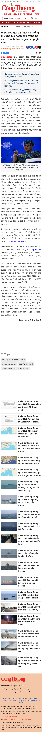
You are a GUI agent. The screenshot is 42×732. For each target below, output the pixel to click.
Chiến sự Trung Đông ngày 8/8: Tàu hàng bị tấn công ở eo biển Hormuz (28, 581)
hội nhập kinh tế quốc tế (10, 360)
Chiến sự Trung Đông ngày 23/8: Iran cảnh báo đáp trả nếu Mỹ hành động (29, 405)
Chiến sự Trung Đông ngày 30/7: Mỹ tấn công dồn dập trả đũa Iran (28, 634)
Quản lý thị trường (34, 22)
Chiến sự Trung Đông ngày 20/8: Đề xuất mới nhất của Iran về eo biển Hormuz (29, 447)
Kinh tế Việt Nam (26, 14)
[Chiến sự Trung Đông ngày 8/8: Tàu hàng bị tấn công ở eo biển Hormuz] (9, 580)
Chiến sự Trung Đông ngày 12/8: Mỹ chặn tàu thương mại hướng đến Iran (29, 539)
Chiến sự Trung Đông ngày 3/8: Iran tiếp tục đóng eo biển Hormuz (28, 595)
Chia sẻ (6, 53)
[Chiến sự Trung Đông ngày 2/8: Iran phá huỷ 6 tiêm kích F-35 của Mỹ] (9, 607)
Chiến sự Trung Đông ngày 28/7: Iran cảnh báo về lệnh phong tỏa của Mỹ (29, 662)
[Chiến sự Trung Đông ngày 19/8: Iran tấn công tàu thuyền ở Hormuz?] (9, 460)
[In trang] (39, 52)
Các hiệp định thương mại (23, 26)
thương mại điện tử (18, 241)
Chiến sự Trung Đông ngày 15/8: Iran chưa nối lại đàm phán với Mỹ (29, 514)
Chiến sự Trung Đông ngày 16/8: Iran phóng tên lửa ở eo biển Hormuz (28, 501)
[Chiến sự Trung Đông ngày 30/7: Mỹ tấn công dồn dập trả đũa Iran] (9, 634)
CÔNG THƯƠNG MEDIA (9, 14)
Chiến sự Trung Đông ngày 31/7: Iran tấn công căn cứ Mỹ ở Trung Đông (29, 620)
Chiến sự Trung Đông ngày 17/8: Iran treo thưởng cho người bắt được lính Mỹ (28, 486)
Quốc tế (5, 26)
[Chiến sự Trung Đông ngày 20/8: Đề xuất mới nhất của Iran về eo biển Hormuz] (9, 446)
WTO (23, 360)
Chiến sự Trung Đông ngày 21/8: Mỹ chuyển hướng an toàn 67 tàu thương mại (28, 432)
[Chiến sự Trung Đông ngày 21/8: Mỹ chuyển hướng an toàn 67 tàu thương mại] (9, 431)
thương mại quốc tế (9, 368)
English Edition (34, 1)
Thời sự (7, 22)
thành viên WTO (23, 368)
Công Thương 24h (18, 22)
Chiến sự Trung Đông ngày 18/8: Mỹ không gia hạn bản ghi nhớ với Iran (29, 473)
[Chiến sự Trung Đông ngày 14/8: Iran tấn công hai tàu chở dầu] (9, 526)
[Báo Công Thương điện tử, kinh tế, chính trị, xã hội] (18, 7)
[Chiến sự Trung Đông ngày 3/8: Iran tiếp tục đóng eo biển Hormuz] (9, 595)
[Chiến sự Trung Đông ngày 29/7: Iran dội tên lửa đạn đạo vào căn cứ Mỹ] (9, 645)
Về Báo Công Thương (9, 698)
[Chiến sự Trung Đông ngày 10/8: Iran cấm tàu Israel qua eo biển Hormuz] (9, 565)
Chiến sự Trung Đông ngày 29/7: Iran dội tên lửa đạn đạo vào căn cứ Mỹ (29, 647)
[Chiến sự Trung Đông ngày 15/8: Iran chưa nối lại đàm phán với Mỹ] (9, 514)
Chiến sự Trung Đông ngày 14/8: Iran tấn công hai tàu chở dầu (29, 526)
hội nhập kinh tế (34, 249)
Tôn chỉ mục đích (24, 700)
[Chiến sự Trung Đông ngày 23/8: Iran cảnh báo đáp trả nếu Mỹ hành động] (9, 404)
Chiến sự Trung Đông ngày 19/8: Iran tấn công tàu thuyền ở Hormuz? (29, 461)
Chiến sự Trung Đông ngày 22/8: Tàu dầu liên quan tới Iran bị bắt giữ (28, 419)
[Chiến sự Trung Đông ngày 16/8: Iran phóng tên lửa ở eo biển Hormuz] (9, 499)
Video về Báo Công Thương (28, 698)
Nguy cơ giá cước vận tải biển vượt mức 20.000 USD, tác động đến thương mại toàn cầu (21, 83)
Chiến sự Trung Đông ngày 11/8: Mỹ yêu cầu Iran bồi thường (28, 553)
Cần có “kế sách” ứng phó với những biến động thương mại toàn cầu (20, 91)
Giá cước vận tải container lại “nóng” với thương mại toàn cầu (21, 75)
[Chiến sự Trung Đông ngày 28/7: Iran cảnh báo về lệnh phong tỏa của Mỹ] (9, 660)
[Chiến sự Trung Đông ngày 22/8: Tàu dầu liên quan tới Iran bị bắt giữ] (9, 419)
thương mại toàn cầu (9, 364)
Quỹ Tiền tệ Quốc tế (26, 364)
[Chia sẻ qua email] (36, 53)
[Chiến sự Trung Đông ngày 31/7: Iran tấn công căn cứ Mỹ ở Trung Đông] (9, 619)
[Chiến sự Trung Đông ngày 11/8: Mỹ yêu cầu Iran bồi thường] (9, 553)
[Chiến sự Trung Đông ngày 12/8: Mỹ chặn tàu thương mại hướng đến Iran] (9, 538)
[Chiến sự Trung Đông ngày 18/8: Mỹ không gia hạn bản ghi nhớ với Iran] (9, 472)
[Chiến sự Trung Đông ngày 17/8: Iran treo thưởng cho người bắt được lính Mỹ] (9, 484)
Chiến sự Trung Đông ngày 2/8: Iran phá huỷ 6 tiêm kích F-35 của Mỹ (29, 607)
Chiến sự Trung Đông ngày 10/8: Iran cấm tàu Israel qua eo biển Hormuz (29, 566)
